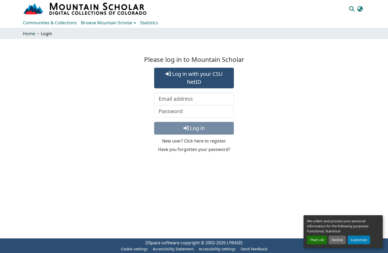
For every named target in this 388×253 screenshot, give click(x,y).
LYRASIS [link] (235, 243)
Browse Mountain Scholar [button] (107, 23)
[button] (85, 8)
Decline (337, 239)
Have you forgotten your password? (194, 149)
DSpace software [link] (162, 243)
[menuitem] (108, 22)
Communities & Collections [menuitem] (50, 23)
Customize (359, 239)
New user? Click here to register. (194, 141)
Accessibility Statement (173, 248)
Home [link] (29, 33)
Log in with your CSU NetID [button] (197, 77)
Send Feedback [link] (254, 248)
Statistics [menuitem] (149, 23)
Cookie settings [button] (134, 248)
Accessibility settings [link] (217, 248)
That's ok (317, 239)
